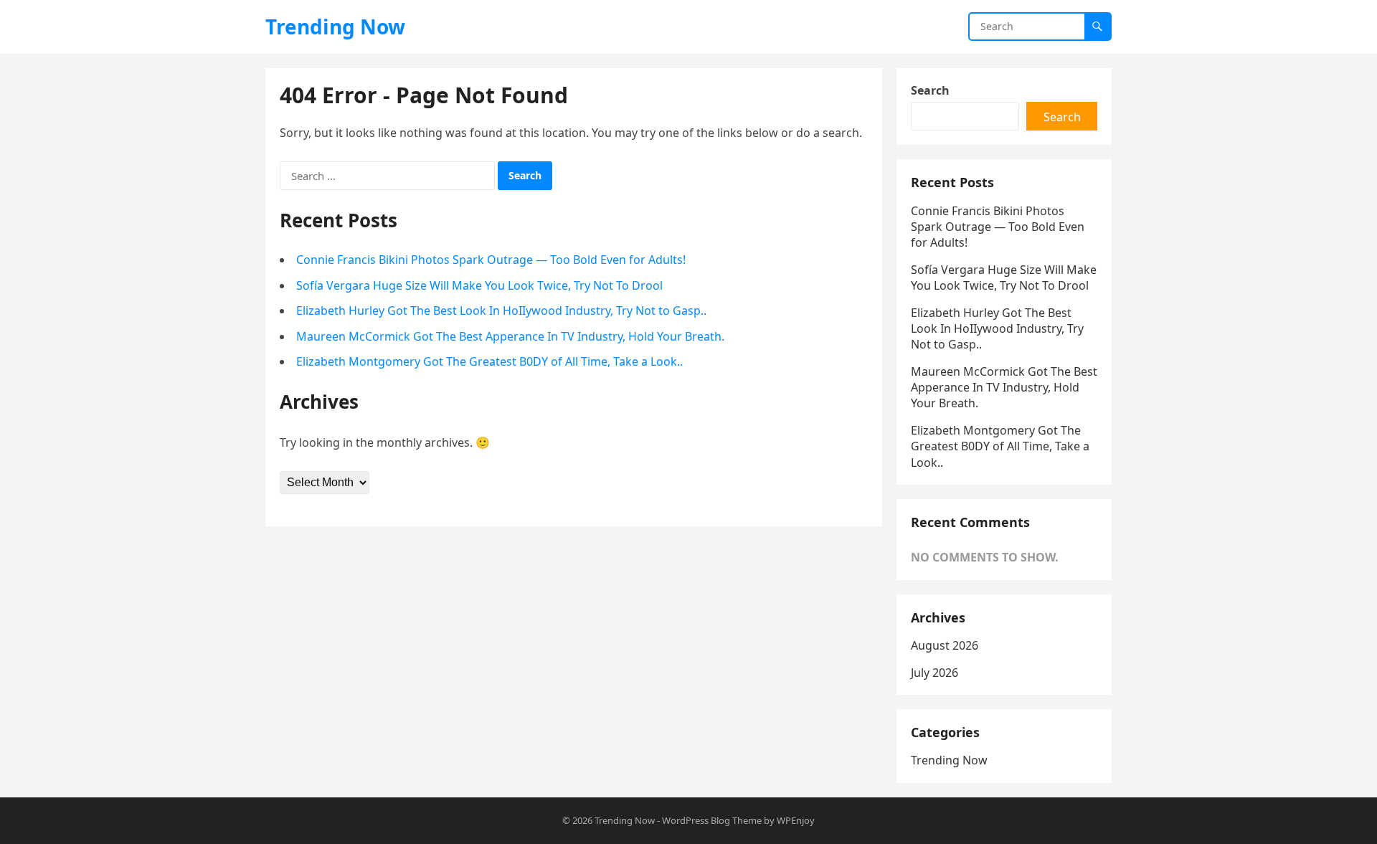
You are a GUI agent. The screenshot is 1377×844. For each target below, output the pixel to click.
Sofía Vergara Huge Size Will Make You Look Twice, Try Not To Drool (479, 285)
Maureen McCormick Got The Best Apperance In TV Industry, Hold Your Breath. (510, 336)
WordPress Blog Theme (712, 820)
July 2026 (934, 673)
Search (930, 90)
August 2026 (944, 645)
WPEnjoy (796, 820)
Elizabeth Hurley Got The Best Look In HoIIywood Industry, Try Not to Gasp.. (501, 310)
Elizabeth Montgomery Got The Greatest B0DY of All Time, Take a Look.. (489, 361)
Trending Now (335, 26)
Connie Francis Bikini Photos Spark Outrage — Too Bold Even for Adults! (491, 259)
